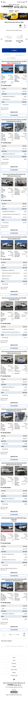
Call (25, 27)
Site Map (14, 666)
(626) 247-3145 (14, 112)
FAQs (14, 660)
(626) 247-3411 (14, 572)
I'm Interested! (14, 115)
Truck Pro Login (14, 675)
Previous (2, 16)
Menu (4, 2)
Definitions (14, 663)
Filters (15, 50)
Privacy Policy (14, 669)
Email (20, 27)
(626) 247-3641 (15, 4)
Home (14, 657)
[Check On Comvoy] (14, 679)
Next (25, 13)
